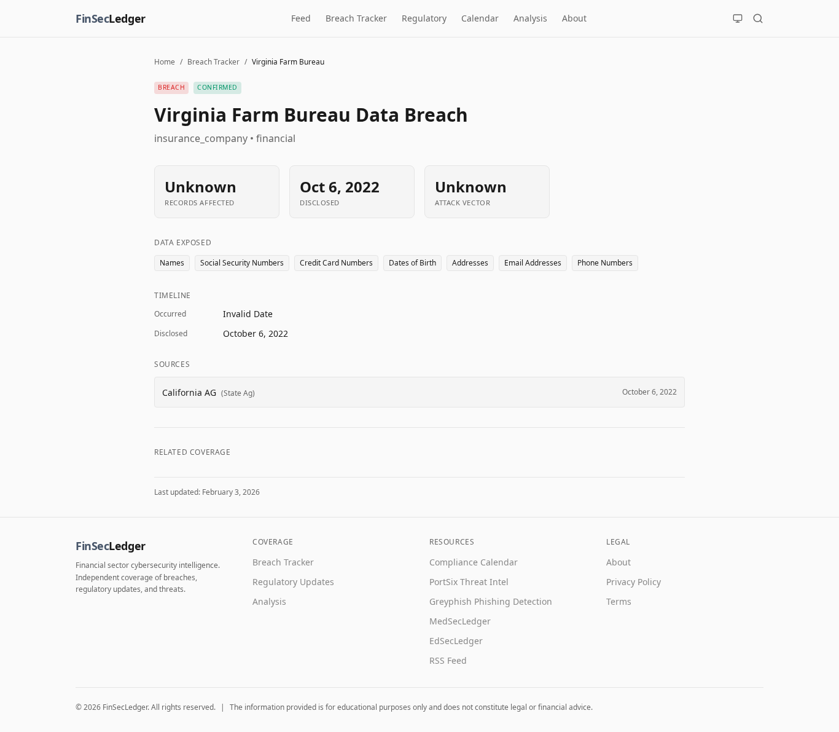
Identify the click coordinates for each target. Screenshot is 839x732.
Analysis (530, 18)
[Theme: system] (738, 18)
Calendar (480, 18)
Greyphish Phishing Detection (490, 601)
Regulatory (424, 18)
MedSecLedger (460, 621)
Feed (301, 18)
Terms (618, 601)
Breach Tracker (356, 18)
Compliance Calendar (473, 562)
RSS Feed (448, 660)
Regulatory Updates (293, 582)
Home (164, 62)
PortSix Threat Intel (469, 582)
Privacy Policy (633, 582)
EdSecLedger (456, 641)
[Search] (757, 18)
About (574, 18)
